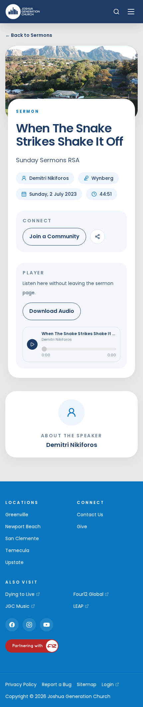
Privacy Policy (21, 684)
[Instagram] (29, 624)
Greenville (16, 514)
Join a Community (54, 236)
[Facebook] (12, 624)
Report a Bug (57, 684)
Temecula (17, 550)
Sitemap (86, 684)
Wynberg (102, 178)
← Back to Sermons (28, 35)
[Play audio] (32, 344)
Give (82, 526)
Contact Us (90, 514)
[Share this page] (97, 236)
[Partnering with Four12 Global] (32, 646)
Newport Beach (23, 526)
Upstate (14, 562)
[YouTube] (46, 624)
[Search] (116, 11)
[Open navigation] (131, 11)
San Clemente (22, 538)
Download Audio (51, 311)
